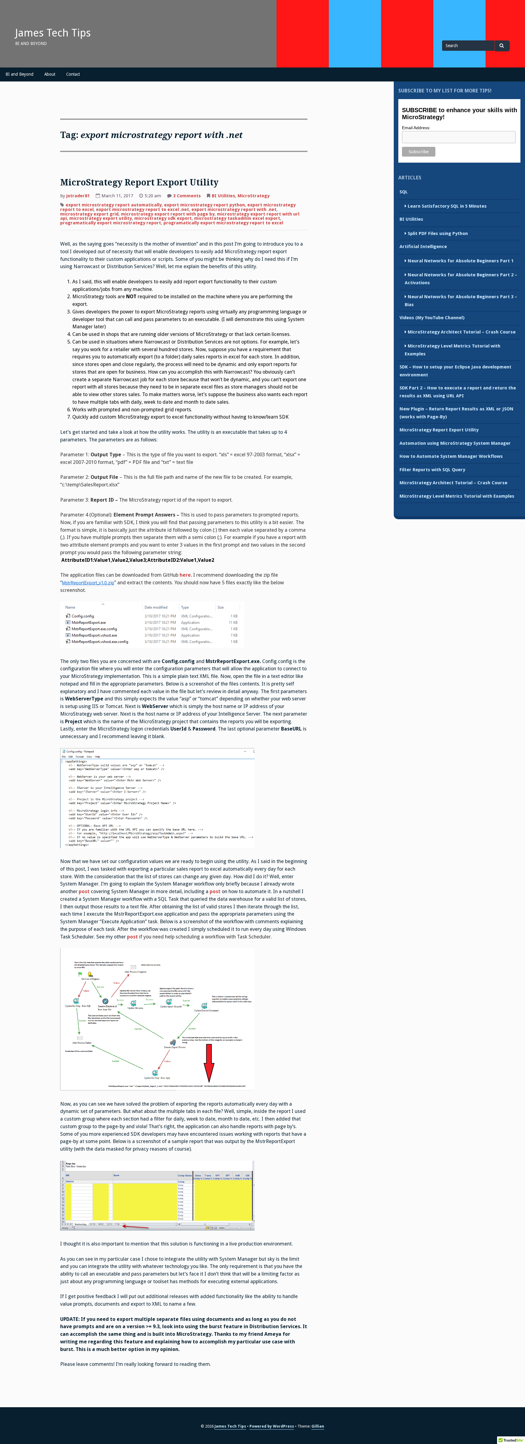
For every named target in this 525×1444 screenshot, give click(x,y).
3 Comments (187, 196)
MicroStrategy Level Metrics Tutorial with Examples (457, 496)
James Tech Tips (53, 33)
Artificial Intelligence (423, 246)
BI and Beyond (19, 74)
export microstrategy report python (204, 205)
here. (186, 575)
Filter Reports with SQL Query (432, 469)
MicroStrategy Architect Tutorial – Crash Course (462, 332)
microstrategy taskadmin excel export (237, 218)
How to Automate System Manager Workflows (451, 456)
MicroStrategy (253, 196)
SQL (404, 192)
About (49, 74)
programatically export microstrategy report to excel (223, 223)
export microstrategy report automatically (114, 205)
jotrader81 (78, 196)
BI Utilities (223, 196)
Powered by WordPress (271, 1426)
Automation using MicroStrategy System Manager (455, 443)
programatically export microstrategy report (110, 223)
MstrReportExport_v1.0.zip (88, 582)
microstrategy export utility (100, 218)
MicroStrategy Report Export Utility (139, 183)
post (84, 891)
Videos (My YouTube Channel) (432, 317)
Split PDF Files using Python (438, 233)
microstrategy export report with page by (167, 214)
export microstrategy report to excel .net (142, 209)
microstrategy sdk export (163, 218)
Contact (73, 74)
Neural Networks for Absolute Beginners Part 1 (460, 261)
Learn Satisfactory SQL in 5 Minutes (447, 206)
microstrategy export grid (89, 214)
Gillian (317, 1426)
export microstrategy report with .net (233, 209)
